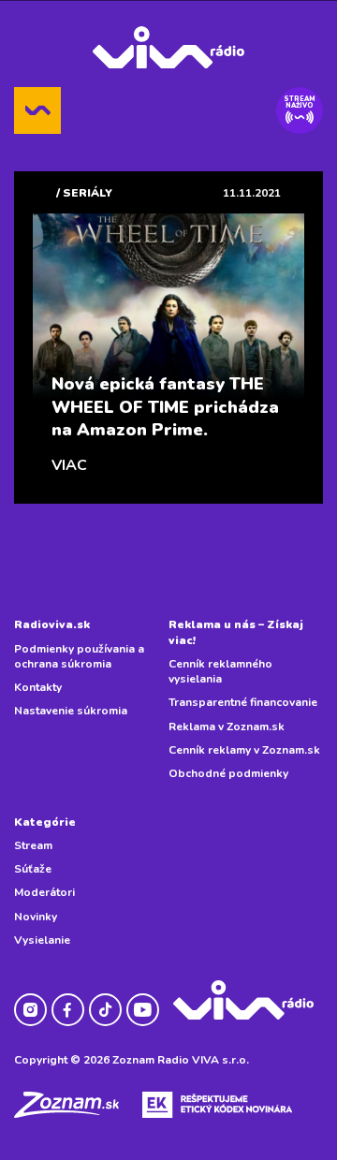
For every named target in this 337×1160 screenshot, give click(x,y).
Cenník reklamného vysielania (220, 671)
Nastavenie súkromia (70, 710)
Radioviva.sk (52, 624)
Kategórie (45, 822)
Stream (33, 845)
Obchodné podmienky (228, 773)
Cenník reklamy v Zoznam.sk (244, 749)
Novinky (35, 916)
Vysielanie (42, 939)
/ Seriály (84, 192)
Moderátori (44, 892)
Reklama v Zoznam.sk (226, 726)
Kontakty (38, 687)
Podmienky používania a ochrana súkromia (79, 656)
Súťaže (32, 868)
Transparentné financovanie (242, 702)
